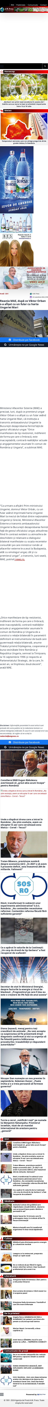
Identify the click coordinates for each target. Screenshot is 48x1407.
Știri (6, 294)
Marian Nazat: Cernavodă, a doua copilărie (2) (26, 1329)
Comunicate (33, 5)
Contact (43, 5)
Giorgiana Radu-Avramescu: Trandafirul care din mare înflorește (29, 1303)
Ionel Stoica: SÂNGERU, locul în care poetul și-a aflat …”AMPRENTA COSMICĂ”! (29, 1341)
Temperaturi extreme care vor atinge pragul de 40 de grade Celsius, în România (24, 142)
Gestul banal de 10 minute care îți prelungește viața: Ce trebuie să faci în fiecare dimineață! (29, 1218)
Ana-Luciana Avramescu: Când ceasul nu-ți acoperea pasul (30, 1292)
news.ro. (20, 559)
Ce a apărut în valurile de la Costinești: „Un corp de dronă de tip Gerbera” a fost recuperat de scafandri (23, 950)
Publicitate (20, 5)
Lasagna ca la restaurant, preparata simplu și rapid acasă (28, 1254)
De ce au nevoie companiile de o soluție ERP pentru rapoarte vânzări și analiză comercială (29, 1356)
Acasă (2, 294)
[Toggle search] (45, 66)
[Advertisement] (24, 38)
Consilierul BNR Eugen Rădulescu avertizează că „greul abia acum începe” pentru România (23, 783)
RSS (12, 5)
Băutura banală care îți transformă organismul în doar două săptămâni (28, 1228)
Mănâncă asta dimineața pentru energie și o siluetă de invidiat (30, 1243)
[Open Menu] (2, 66)
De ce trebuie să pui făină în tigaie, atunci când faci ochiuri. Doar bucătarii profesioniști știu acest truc (29, 1267)
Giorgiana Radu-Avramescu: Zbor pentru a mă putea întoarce (29, 1281)
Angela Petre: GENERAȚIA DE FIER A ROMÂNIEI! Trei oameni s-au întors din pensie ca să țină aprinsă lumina (28, 1319)
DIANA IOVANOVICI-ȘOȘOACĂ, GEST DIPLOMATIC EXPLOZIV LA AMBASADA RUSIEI (28, 1368)
